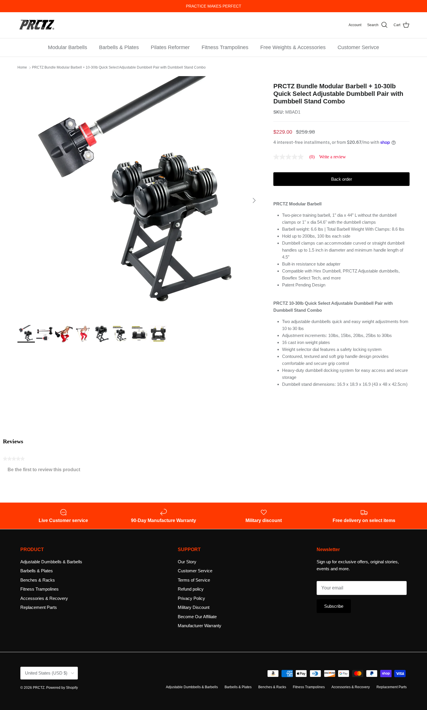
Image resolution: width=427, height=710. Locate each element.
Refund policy (191, 589)
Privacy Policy (191, 598)
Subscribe (333, 606)
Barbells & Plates (119, 47)
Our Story (187, 561)
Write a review (332, 157)
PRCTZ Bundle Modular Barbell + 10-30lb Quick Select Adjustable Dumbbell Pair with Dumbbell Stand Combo (119, 68)
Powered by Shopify (62, 688)
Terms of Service (194, 580)
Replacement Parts (38, 607)
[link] (296, 157)
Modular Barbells (67, 47)
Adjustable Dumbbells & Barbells (51, 561)
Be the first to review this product (46, 471)
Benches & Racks (37, 580)
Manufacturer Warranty (199, 625)
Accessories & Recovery (44, 598)
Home (22, 68)
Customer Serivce (358, 47)
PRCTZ (38, 688)
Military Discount (193, 607)
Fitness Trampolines (225, 47)
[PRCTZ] (37, 25)
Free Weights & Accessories (293, 47)
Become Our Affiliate (197, 616)
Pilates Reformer (170, 47)
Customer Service (195, 570)
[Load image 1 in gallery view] (139, 197)
